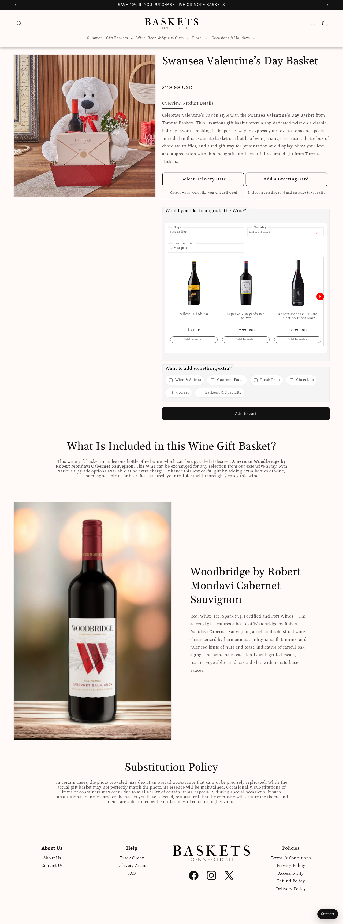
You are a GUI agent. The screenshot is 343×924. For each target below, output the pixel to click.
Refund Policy (291, 880)
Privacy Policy (291, 865)
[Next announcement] (328, 5)
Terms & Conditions (291, 857)
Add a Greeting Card (286, 179)
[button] (19, 23)
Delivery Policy (291, 888)
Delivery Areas (131, 865)
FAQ (131, 873)
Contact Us (52, 865)
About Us (52, 857)
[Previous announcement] (15, 5)
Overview (171, 103)
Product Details (198, 103)
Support (327, 914)
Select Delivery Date (203, 179)
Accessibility (291, 873)
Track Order (132, 857)
